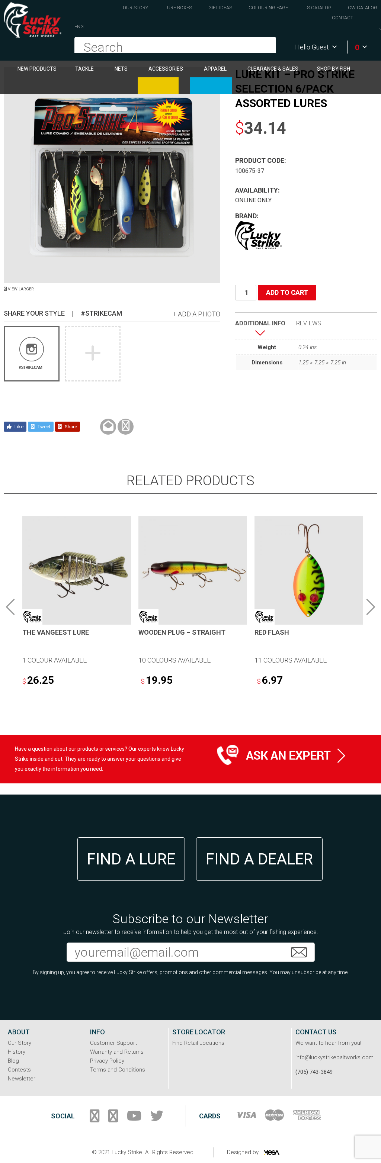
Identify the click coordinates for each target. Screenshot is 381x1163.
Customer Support (113, 1043)
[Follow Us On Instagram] (113, 1118)
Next (370, 607)
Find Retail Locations (198, 1043)
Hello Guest (312, 47)
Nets (121, 69)
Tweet (43, 426)
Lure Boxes (178, 7)
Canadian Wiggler (158, 85)
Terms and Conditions (117, 1069)
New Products (37, 69)
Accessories (165, 69)
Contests (19, 1069)
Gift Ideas (220, 7)
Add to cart (287, 292)
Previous (10, 607)
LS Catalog (318, 7)
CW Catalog (362, 7)
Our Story (135, 7)
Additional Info (260, 323)
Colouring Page (268, 7)
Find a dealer (259, 859)
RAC (211, 85)
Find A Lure (131, 859)
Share (70, 426)
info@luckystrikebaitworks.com (334, 1057)
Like (18, 426)
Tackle (84, 69)
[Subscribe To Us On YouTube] (134, 1118)
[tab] (262, 329)
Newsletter (21, 1078)
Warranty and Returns (117, 1051)
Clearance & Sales (272, 69)
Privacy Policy (107, 1060)
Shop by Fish (333, 69)
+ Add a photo (196, 314)
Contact (342, 17)
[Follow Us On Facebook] (94, 1118)
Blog (13, 1060)
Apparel (215, 69)
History (16, 1051)
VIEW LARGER (20, 289)
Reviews (308, 323)
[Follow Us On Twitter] (156, 1118)
